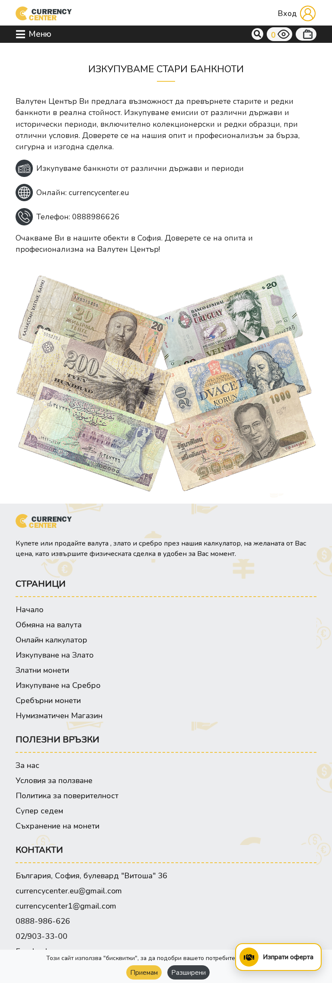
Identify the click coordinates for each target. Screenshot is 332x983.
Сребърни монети (48, 700)
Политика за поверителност (67, 795)
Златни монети (42, 670)
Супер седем (39, 811)
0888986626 (96, 217)
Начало (30, 609)
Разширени (188, 972)
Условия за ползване (54, 780)
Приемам (144, 972)
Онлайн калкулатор (51, 640)
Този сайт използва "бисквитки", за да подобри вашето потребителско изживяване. (166, 958)
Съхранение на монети (57, 826)
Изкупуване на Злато (55, 655)
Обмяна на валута (49, 625)
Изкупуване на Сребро (58, 685)
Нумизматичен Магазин (59, 715)
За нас (27, 765)
